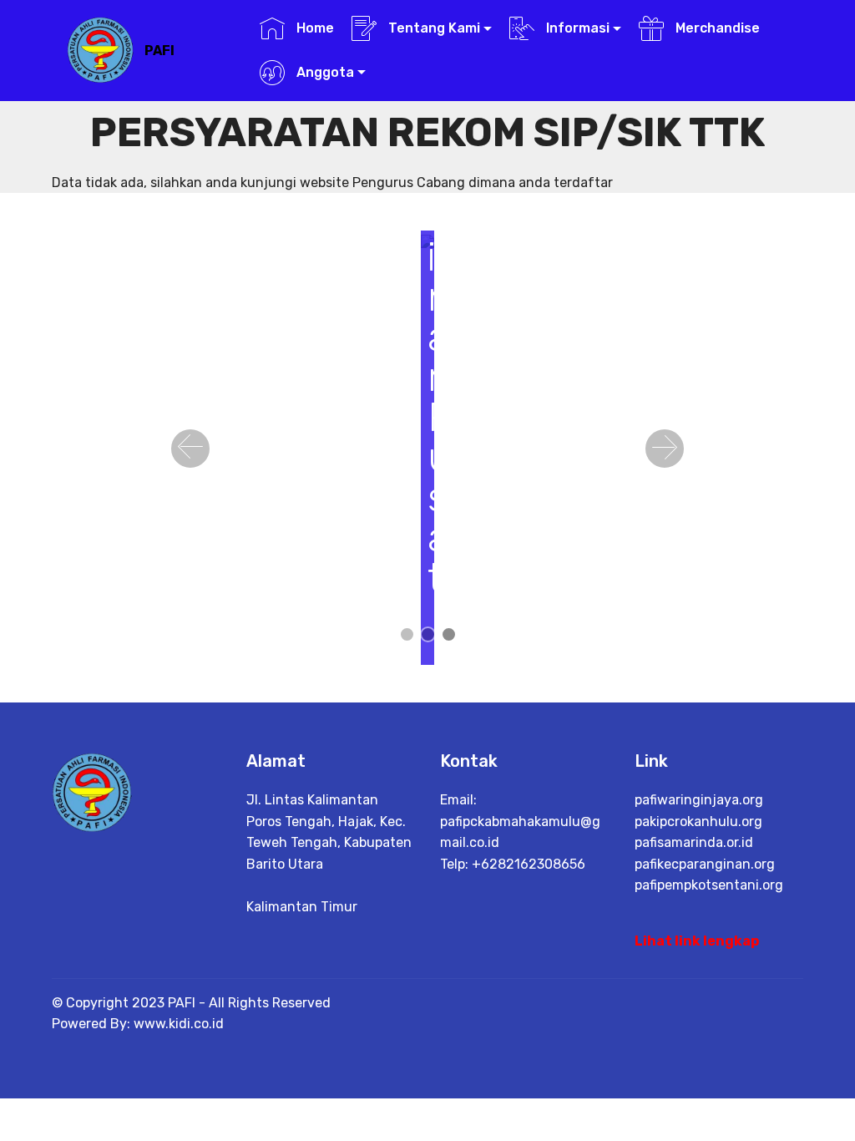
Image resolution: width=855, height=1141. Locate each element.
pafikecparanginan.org (705, 864)
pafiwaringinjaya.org (699, 800)
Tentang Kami (432, 28)
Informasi (576, 28)
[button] (190, 448)
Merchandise (716, 28)
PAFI (159, 50)
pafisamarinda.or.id (694, 842)
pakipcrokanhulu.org (698, 821)
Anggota (323, 72)
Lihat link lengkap (697, 941)
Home (313, 28)
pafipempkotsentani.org (709, 885)
